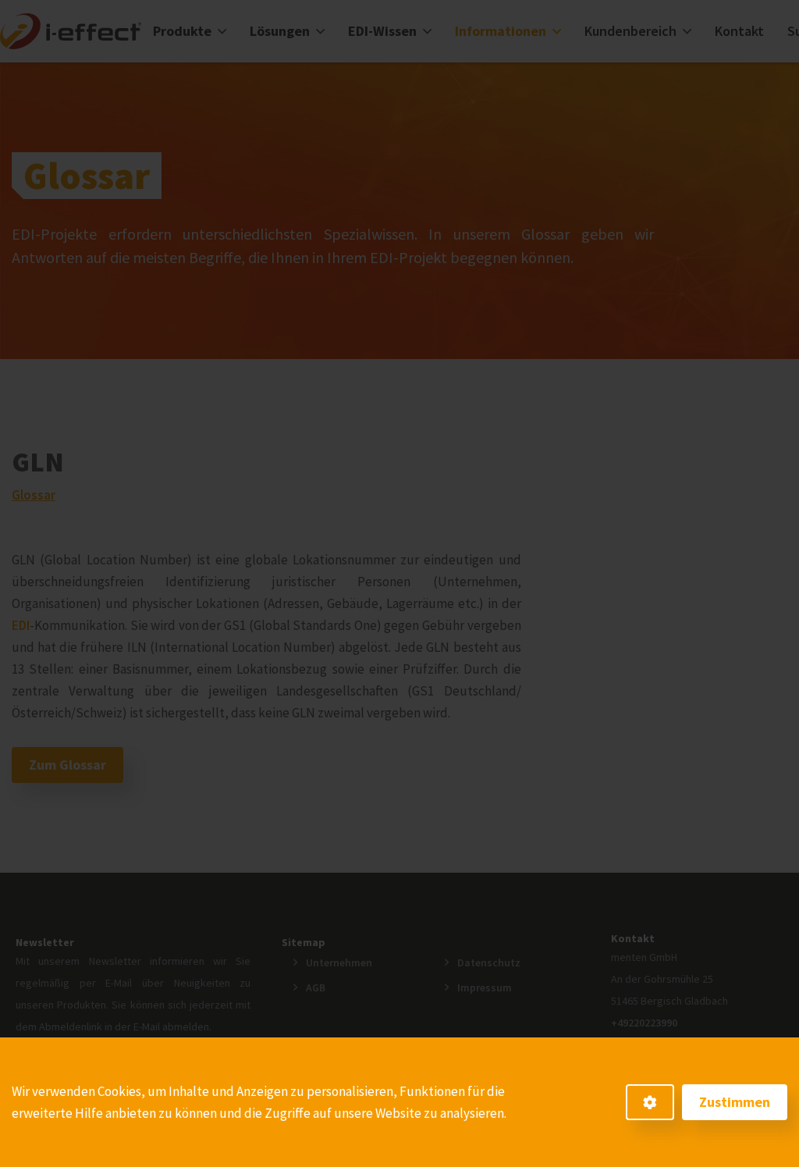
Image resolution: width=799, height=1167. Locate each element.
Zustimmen (734, 1102)
